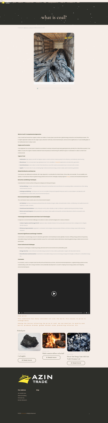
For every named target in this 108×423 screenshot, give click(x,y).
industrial (58, 162)
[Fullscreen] (88, 312)
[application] (54, 293)
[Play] (19, 312)
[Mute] (86, 312)
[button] (54, 293)
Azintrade (23, 413)
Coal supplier (22, 356)
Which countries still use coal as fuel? (53, 353)
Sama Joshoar (29, 28)
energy (68, 176)
